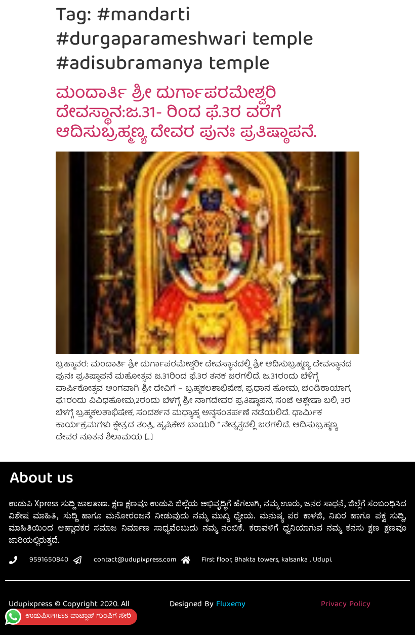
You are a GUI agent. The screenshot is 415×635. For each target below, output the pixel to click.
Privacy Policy (345, 604)
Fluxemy (230, 604)
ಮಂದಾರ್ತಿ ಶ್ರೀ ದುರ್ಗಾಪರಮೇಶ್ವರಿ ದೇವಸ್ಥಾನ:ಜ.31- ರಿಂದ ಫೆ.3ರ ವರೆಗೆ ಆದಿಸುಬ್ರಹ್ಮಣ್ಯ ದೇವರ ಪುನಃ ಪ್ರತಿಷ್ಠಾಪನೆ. (186, 114)
